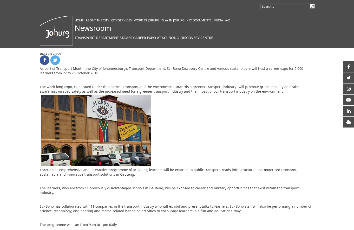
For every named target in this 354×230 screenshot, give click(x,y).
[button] (312, 6)
